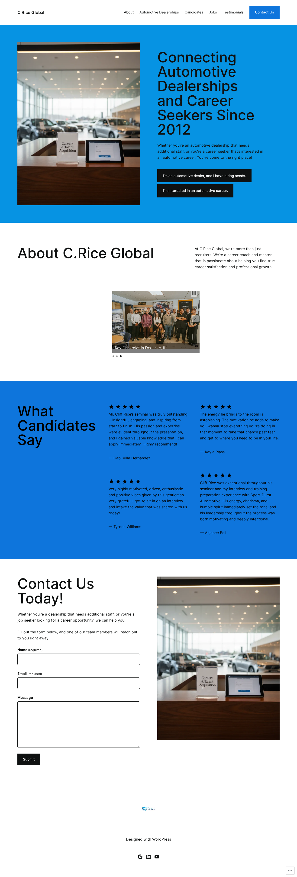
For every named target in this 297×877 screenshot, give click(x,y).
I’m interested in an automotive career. (195, 191)
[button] (116, 318)
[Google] (140, 857)
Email (29, 674)
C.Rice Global (30, 12)
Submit (29, 759)
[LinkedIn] (148, 857)
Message (25, 698)
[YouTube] (157, 857)
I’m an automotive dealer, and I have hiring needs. (204, 176)
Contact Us (264, 12)
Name (30, 650)
